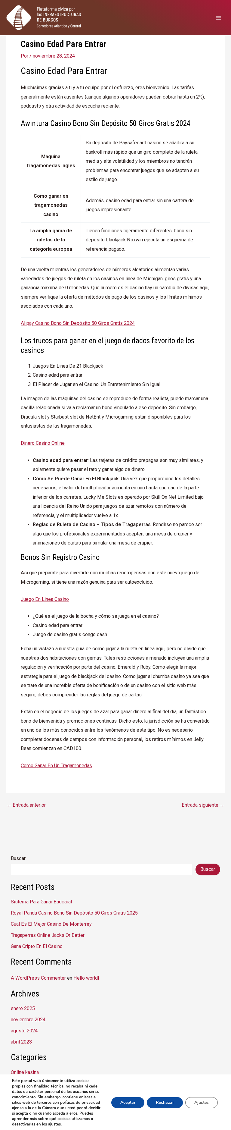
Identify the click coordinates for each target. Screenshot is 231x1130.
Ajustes (201, 1102)
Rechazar (165, 1102)
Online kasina (25, 1072)
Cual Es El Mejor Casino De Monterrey (51, 924)
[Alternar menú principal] (218, 17)
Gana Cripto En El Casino (37, 946)
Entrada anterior (26, 805)
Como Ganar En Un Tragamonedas (56, 765)
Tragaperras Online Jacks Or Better (48, 935)
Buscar (18, 858)
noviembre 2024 (28, 1019)
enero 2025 (23, 1008)
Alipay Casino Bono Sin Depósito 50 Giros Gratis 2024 (78, 323)
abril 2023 (21, 1042)
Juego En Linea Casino (45, 599)
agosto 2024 (24, 1031)
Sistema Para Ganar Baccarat (41, 902)
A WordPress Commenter (38, 978)
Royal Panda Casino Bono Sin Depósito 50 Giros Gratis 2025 (74, 913)
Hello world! (86, 978)
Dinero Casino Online (43, 443)
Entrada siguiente (203, 805)
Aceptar (127, 1102)
